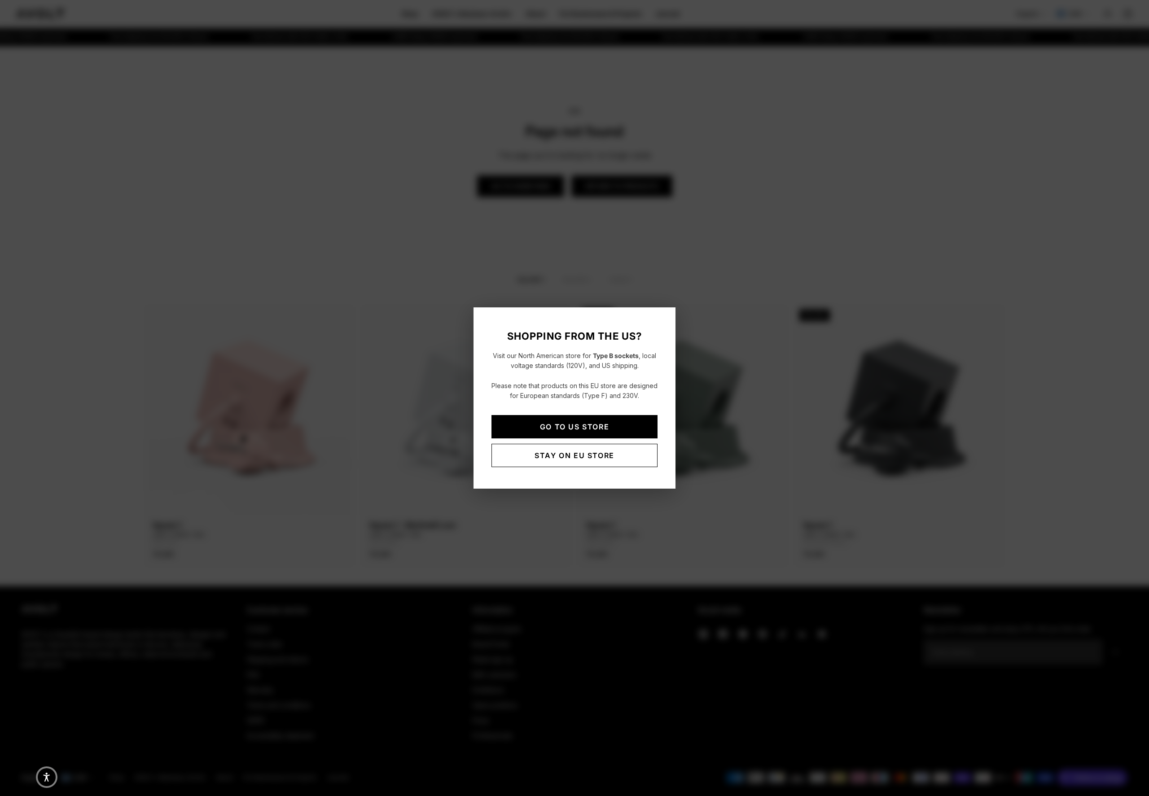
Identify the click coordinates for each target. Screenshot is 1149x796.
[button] (46, 777)
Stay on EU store (574, 455)
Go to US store (574, 426)
